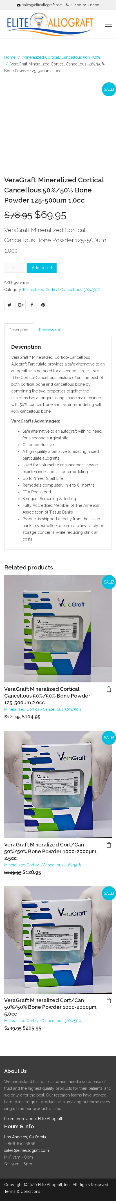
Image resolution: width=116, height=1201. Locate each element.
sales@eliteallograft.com (42, 5)
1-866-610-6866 (85, 5)
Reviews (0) (49, 330)
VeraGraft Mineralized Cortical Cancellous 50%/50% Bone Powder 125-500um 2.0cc (47, 695)
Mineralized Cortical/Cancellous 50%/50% (61, 57)
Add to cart (42, 267)
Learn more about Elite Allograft (33, 1118)
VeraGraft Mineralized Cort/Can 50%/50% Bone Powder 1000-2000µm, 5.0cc (50, 1007)
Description (19, 330)
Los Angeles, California (25, 1137)
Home (9, 57)
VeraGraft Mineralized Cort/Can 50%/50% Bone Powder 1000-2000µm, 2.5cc (50, 851)
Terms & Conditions (22, 1191)
